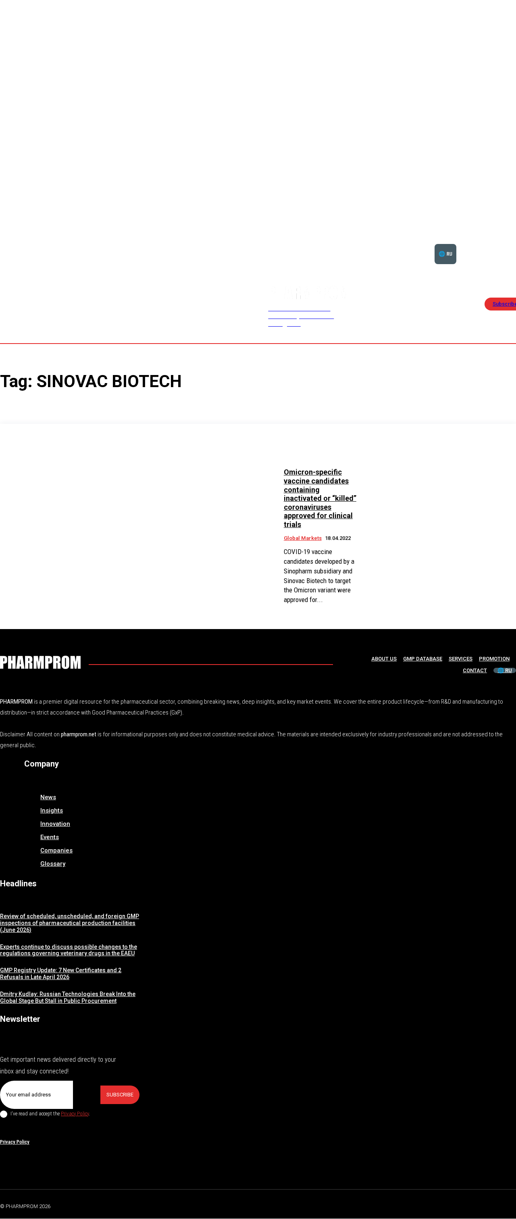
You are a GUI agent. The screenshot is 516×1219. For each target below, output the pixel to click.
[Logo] (40, 662)
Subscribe (119, 1095)
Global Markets (303, 538)
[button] (491, 244)
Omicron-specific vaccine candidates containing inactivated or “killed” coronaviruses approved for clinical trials (320, 498)
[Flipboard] (493, 1205)
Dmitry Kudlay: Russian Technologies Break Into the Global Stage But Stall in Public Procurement (67, 997)
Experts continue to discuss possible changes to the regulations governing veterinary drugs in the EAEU (68, 950)
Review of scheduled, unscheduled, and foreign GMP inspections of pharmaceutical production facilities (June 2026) (69, 923)
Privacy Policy (75, 1114)
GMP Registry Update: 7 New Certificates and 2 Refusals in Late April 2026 (60, 973)
